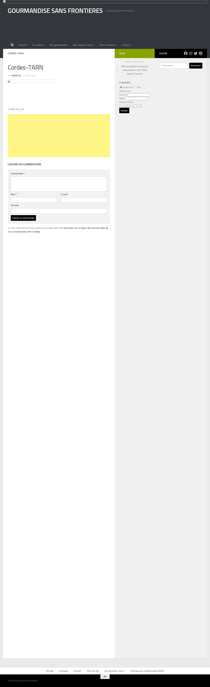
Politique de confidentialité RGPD (147, 670)
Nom (14, 194)
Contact (125, 44)
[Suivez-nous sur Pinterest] (200, 53)
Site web (15, 205)
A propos (63, 670)
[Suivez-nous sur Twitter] (195, 53)
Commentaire (18, 173)
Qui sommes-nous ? (115, 670)
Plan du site (93, 670)
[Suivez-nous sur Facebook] (186, 53)
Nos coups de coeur (83, 44)
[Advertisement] (59, 135)
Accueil (22, 44)
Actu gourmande (58, 44)
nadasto (16, 75)
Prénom (123, 94)
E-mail (64, 194)
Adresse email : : (127, 102)
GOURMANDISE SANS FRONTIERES (55, 11)
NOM (121, 98)
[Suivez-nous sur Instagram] (190, 53)
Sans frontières (107, 44)
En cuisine (38, 44)
